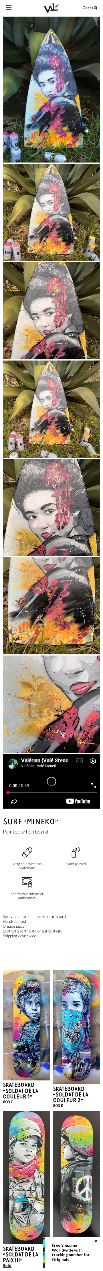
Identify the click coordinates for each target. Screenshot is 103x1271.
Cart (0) (89, 7)
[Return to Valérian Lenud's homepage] (52, 8)
